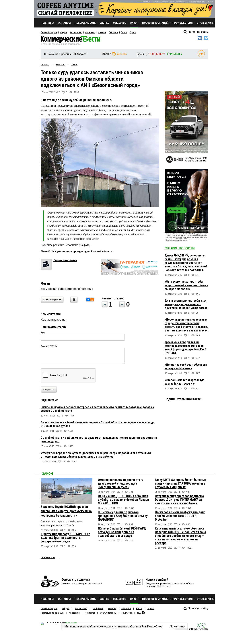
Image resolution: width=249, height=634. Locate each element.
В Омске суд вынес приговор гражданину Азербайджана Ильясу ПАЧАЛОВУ (123, 515)
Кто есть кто (76, 32)
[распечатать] (73, 302)
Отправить (49, 389)
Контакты (90, 613)
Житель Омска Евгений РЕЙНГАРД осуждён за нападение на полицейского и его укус (122, 532)
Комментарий (49, 346)
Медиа (63, 32)
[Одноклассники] (92, 299)
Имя (43, 332)
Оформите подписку (76, 579)
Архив (133, 32)
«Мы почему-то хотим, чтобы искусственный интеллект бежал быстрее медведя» (186, 285)
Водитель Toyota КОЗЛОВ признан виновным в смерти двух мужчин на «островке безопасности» (66, 511)
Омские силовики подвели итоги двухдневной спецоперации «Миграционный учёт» (120, 483)
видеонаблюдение (80, 289)
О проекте (74, 613)
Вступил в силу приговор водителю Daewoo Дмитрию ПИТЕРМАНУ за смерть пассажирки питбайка (179, 499)
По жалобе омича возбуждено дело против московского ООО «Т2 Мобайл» (180, 515)
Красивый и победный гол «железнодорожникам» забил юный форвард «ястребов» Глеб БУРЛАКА (185, 347)
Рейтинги (113, 32)
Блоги (124, 32)
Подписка (127, 613)
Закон (47, 473)
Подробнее (154, 626)
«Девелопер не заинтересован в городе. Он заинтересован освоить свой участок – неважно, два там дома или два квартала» (186, 325)
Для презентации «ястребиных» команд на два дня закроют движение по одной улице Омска (186, 304)
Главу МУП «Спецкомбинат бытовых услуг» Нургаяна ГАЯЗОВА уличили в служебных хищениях (180, 483)
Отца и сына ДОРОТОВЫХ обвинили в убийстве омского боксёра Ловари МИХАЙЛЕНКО (123, 499)
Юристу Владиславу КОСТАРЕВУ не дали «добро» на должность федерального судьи (65, 537)
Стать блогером (108, 613)
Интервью (90, 32)
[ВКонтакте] (88, 299)
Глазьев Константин (65, 260)
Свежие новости (180, 248)
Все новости (48, 557)
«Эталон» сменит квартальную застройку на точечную (184, 381)
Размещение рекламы (52, 613)
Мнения (102, 32)
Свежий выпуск (49, 32)
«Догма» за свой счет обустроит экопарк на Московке (186, 366)
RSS (139, 613)
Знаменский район (53, 289)
